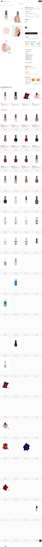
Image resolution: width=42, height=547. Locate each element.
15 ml (26, 27)
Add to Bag (31, 33)
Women (4, 5)
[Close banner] (0, 1)
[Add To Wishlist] (40, 3)
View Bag (39, 31)
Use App (40, 1)
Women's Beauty (7, 5)
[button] (21, 1)
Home (1, 5)
